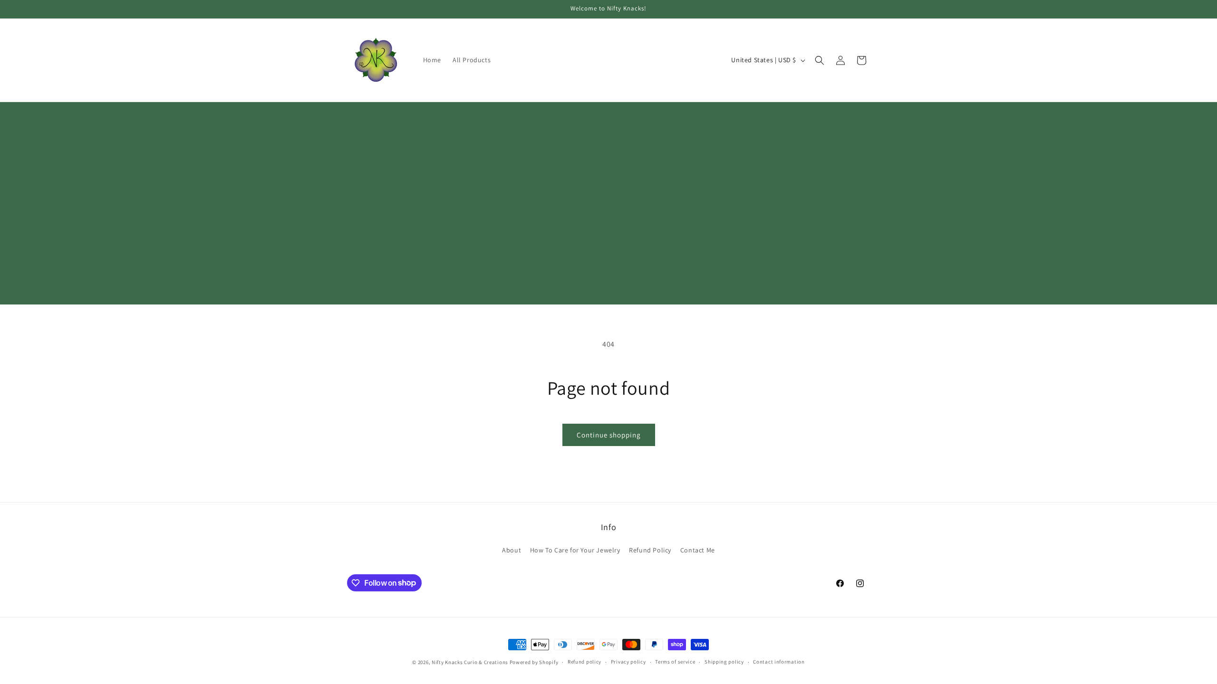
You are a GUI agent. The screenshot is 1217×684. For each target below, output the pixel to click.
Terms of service (675, 661)
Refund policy (584, 661)
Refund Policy (650, 550)
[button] (819, 60)
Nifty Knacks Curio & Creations (470, 662)
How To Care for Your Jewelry (575, 550)
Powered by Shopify (534, 662)
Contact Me (697, 550)
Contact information (778, 661)
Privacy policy (628, 661)
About (511, 550)
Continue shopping (609, 434)
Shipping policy (724, 661)
